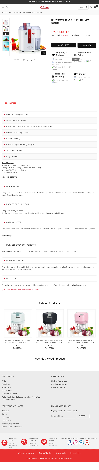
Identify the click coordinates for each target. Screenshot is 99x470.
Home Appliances (58, 387)
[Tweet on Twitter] (23, 60)
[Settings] (91, 7)
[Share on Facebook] (20, 60)
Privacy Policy (7, 387)
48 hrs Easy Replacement (80, 60)
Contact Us (6, 417)
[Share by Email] (35, 60)
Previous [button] (11, 37)
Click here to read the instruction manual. (20, 290)
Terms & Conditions (9, 394)
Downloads (6, 420)
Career (4, 414)
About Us (5, 411)
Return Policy (7, 390)
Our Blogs (6, 384)
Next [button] (45, 37)
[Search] (7, 7)
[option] (28, 37)
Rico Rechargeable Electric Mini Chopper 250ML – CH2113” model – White (17, 342)
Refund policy (61, 453)
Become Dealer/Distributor (12, 427)
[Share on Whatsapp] (27, 60)
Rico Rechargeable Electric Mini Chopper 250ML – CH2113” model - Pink (81, 342)
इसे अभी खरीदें (87, 45)
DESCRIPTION (11, 103)
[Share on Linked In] (31, 60)
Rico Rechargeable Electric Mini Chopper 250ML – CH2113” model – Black (49, 342)
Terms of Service (45, 453)
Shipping (66, 35)
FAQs (4, 381)
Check (75, 59)
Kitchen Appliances (59, 381)
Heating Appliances (59, 384)
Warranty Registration (10, 424)
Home (4, 12)
